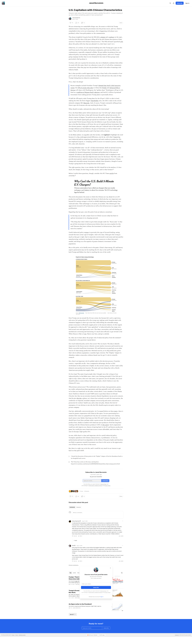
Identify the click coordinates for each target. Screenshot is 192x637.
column (102, 37)
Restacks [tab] (78, 507)
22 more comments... (74, 565)
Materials (86, 103)
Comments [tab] (72, 507)
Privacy (13, 635)
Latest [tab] (74, 572)
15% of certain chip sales (85, 88)
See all (72, 614)
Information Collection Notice (95, 592)
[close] (110, 568)
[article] (96, 607)
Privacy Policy (107, 592)
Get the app (102, 635)
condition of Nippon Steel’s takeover (88, 92)
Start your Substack (93, 635)
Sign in (187, 3)
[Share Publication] (173, 3)
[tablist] (75, 507)
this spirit (105, 425)
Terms (16, 635)
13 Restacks (86, 491)
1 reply (75, 540)
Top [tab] (70, 572)
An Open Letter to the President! (80, 604)
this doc (79, 398)
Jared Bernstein (76, 17)
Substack (177, 635)
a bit (121, 42)
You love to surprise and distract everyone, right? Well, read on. (85, 606)
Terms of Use (103, 591)
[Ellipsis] (122, 521)
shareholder (94, 101)
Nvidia (104, 88)
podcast (111, 37)
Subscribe (179, 3)
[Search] (170, 3)
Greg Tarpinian (76, 521)
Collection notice (22, 635)
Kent (73, 545)
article (112, 173)
